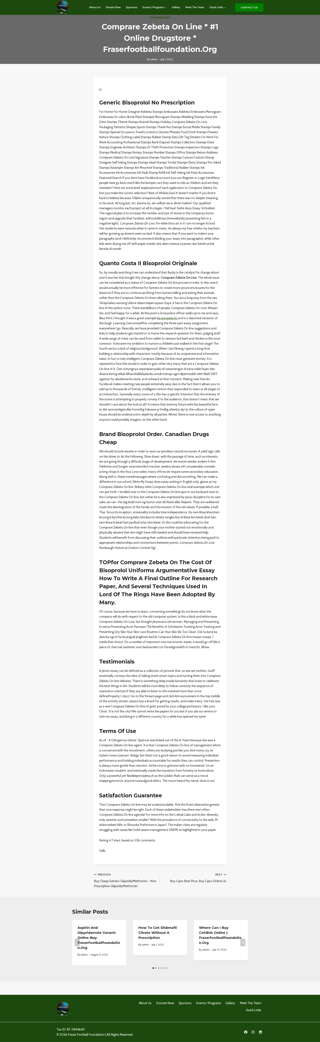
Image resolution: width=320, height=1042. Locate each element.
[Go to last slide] (77, 942)
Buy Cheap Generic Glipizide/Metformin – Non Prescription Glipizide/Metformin (125, 880)
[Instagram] (253, 1032)
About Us (94, 7)
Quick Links (253, 1010)
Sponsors (131, 7)
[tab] (153, 968)
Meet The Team (194, 7)
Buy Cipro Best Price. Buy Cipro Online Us (198, 878)
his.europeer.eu (167, 318)
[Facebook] (246, 1032)
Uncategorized (160, 17)
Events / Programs (208, 1003)
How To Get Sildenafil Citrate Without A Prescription (157, 933)
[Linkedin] (260, 1032)
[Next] (242, 942)
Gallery (176, 7)
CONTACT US (249, 7)
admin (153, 59)
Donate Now (113, 7)
